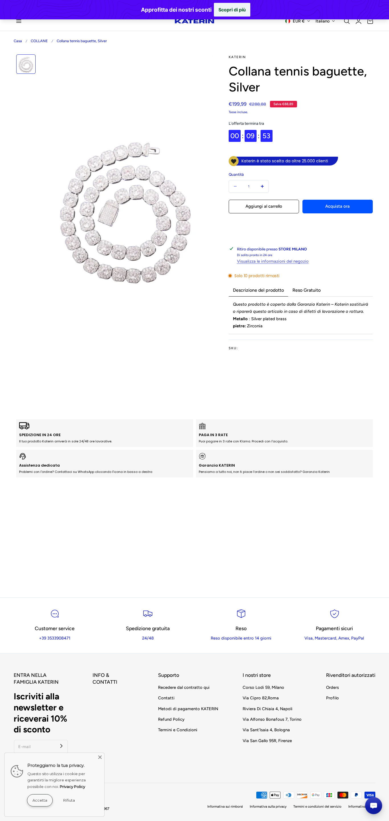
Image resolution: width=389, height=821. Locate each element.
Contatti (166, 697)
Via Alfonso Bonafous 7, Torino (272, 719)
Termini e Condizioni (177, 729)
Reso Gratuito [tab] (306, 290)
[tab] (26, 64)
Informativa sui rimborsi (225, 806)
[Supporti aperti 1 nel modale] (202, 65)
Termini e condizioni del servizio (317, 806)
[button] (18, 21)
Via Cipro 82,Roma (261, 697)
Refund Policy (171, 719)
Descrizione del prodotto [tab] (258, 290)
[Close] (100, 757)
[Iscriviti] (61, 746)
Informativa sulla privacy (268, 806)
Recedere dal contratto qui (184, 687)
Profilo (332, 697)
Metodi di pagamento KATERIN (188, 708)
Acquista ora (337, 206)
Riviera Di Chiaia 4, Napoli (267, 708)
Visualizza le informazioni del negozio (273, 261)
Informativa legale (361, 806)
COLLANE (39, 41)
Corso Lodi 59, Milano (263, 687)
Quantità (236, 174)
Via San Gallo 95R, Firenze (267, 740)
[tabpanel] (301, 315)
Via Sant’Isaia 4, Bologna (266, 729)
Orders (332, 687)
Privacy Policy (72, 786)
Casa (18, 41)
